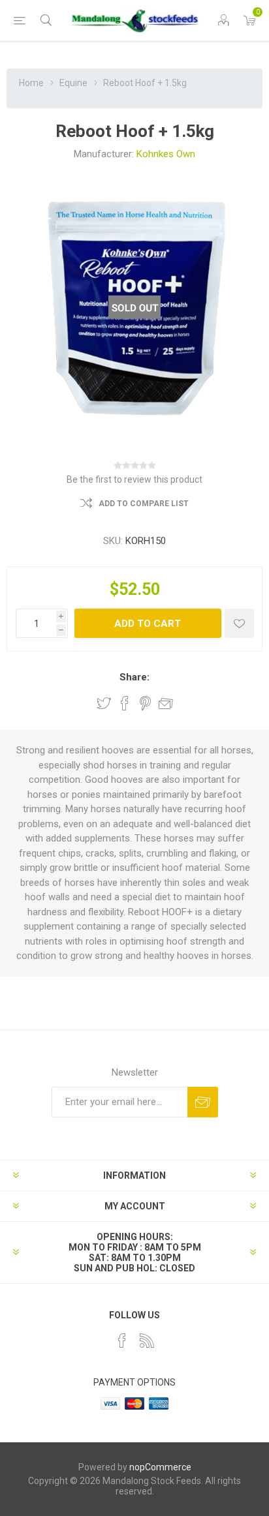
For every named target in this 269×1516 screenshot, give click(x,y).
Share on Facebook (125, 703)
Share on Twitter (104, 703)
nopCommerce (160, 1467)
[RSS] (146, 1340)
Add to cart (147, 623)
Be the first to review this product (134, 479)
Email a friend (166, 703)
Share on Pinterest (145, 703)
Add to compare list (144, 503)
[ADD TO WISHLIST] (239, 623)
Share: (134, 677)
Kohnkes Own (165, 154)
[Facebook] (122, 1340)
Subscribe (202, 1102)
